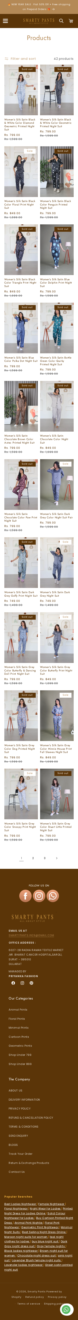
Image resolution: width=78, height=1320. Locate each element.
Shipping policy (54, 1303)
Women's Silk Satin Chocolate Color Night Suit (54, 439)
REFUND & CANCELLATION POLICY (31, 1118)
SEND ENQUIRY (18, 1136)
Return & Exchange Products (29, 1163)
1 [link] (21, 858)
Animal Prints (18, 1009)
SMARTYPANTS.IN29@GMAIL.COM (31, 935)
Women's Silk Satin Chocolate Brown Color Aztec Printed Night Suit (19, 439)
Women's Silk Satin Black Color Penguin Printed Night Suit (55, 205)
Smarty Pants (37, 1291)
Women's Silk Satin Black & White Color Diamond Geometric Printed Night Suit (19, 125)
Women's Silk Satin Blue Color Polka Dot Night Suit (21, 359)
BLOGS (13, 1145)
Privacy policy (57, 1297)
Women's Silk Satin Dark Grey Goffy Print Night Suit (20, 594)
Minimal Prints (19, 1028)
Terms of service (28, 1303)
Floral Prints (17, 1019)
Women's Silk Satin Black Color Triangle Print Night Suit (20, 283)
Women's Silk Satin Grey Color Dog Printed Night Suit (19, 749)
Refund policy (34, 1297)
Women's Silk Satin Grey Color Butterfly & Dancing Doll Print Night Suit (20, 671)
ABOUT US (16, 1090)
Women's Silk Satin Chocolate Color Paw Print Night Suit (20, 517)
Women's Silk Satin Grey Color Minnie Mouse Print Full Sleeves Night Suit (56, 749)
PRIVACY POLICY (20, 1108)
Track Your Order (20, 1154)
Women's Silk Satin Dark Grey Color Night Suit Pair (56, 515)
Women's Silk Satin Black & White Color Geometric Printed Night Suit (56, 123)
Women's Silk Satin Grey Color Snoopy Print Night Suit (20, 827)
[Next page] (56, 858)
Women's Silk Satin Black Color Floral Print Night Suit (19, 205)
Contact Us (17, 1172)
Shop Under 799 (20, 1055)
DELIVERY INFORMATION (24, 1099)
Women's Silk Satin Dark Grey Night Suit (55, 594)
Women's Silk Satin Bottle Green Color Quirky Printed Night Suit (56, 361)
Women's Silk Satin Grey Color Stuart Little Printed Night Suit (56, 827)
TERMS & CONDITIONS (24, 1126)
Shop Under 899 (20, 1064)
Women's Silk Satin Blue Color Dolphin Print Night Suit (56, 283)
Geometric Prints (20, 1046)
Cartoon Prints (19, 1037)
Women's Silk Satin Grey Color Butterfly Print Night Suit (56, 671)
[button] (5, 21)
